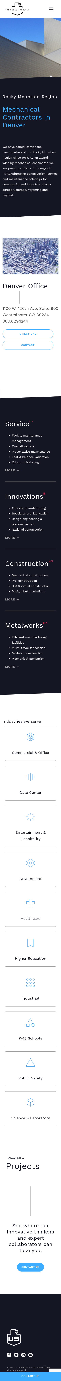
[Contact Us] (30, 1376)
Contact (28, 345)
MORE (10, 470)
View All (14, 1158)
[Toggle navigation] (51, 9)
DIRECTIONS (27, 333)
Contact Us (30, 1267)
